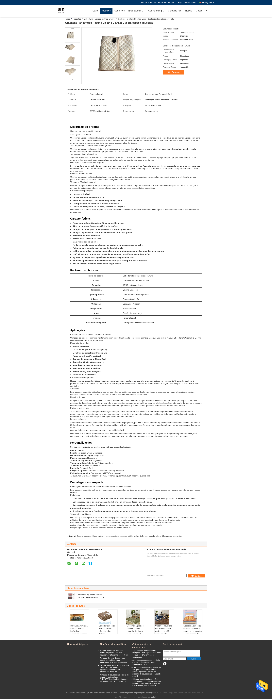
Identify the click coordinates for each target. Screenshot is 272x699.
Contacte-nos (174, 10)
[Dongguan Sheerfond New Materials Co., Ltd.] (74, 10)
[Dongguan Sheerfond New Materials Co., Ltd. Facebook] (164, 664)
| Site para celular (144, 692)
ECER (153, 697)
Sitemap (132, 692)
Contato (175, 72)
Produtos (106, 10)
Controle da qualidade (157, 10)
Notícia (188, 10)
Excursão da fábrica (137, 10)
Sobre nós (119, 10)
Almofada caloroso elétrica (113, 644)
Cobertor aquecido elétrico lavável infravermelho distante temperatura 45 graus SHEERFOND (108, 632)
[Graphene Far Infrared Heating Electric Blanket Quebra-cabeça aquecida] (72, 35)
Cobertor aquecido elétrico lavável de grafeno (94, 536)
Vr (207, 10)
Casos (199, 10)
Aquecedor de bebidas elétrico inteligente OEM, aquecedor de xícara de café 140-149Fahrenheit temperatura (147, 654)
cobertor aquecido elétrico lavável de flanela (130, 536)
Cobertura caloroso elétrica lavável (99, 19)
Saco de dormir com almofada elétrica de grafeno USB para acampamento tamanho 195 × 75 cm (114, 653)
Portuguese (207, 2)
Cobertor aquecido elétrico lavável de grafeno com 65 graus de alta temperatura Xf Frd (163, 631)
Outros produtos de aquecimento (141, 645)
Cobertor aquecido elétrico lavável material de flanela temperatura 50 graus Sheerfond (135, 631)
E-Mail (124, 692)
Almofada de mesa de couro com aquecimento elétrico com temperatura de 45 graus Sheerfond (113, 660)
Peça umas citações (187, 2)
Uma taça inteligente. (77, 644)
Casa (95, 10)
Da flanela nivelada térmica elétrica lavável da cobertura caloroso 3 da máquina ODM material (79, 632)
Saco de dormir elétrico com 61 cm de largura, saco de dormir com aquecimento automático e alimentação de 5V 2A (114, 668)
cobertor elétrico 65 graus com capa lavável (165, 536)
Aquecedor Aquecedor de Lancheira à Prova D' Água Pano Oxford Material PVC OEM (146, 662)
